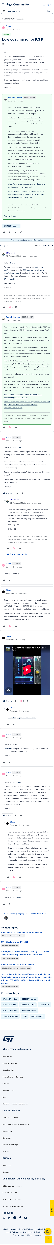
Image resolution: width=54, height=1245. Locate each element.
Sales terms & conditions (22, 1232)
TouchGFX (44, 1005)
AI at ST (6, 1151)
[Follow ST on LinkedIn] (9, 1218)
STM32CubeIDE (28, 1005)
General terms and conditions (15, 1104)
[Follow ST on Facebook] (20, 1218)
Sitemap (6, 1172)
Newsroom (7, 1138)
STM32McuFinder (11, 279)
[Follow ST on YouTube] (25, 1218)
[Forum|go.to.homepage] (17, 4)
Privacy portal (18, 1235)
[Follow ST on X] (4, 1218)
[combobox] (27, 11)
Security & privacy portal (13, 1206)
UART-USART (37, 1016)
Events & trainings (10, 1145)
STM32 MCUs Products (14, 19)
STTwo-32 (10, 253)
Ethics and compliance (12, 1186)
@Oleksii (7, 748)
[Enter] (4, 11)
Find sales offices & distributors (16, 1124)
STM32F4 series (29, 999)
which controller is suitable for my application (22, 932)
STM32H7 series (10, 999)
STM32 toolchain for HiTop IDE (14, 942)
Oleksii (9, 590)
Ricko (8, 26)
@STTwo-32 (18, 447)
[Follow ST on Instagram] (14, 1218)
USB (24, 1016)
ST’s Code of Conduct (12, 1199)
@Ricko (12, 263)
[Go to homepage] (8, 1042)
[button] (2, 5)
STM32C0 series (11, 226)
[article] (27, 280)
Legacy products (10, 1016)
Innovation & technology (13, 1077)
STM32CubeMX (9, 1005)
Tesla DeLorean (15, 98)
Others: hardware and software (12, 936)
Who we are (8, 1057)
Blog (4, 1097)
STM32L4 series (10, 1010)
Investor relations (10, 1063)
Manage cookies (34, 1235)
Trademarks (41, 1232)
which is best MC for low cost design (17, 964)
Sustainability (8, 1070)
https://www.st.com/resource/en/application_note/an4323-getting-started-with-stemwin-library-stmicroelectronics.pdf (26, 194)
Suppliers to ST (9, 1090)
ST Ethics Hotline (10, 1193)
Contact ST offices (10, 1118)
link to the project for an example (22, 718)
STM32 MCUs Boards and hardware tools (16, 968)
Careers (6, 1084)
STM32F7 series (29, 1010)
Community (7, 1131)
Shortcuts (7, 1165)
